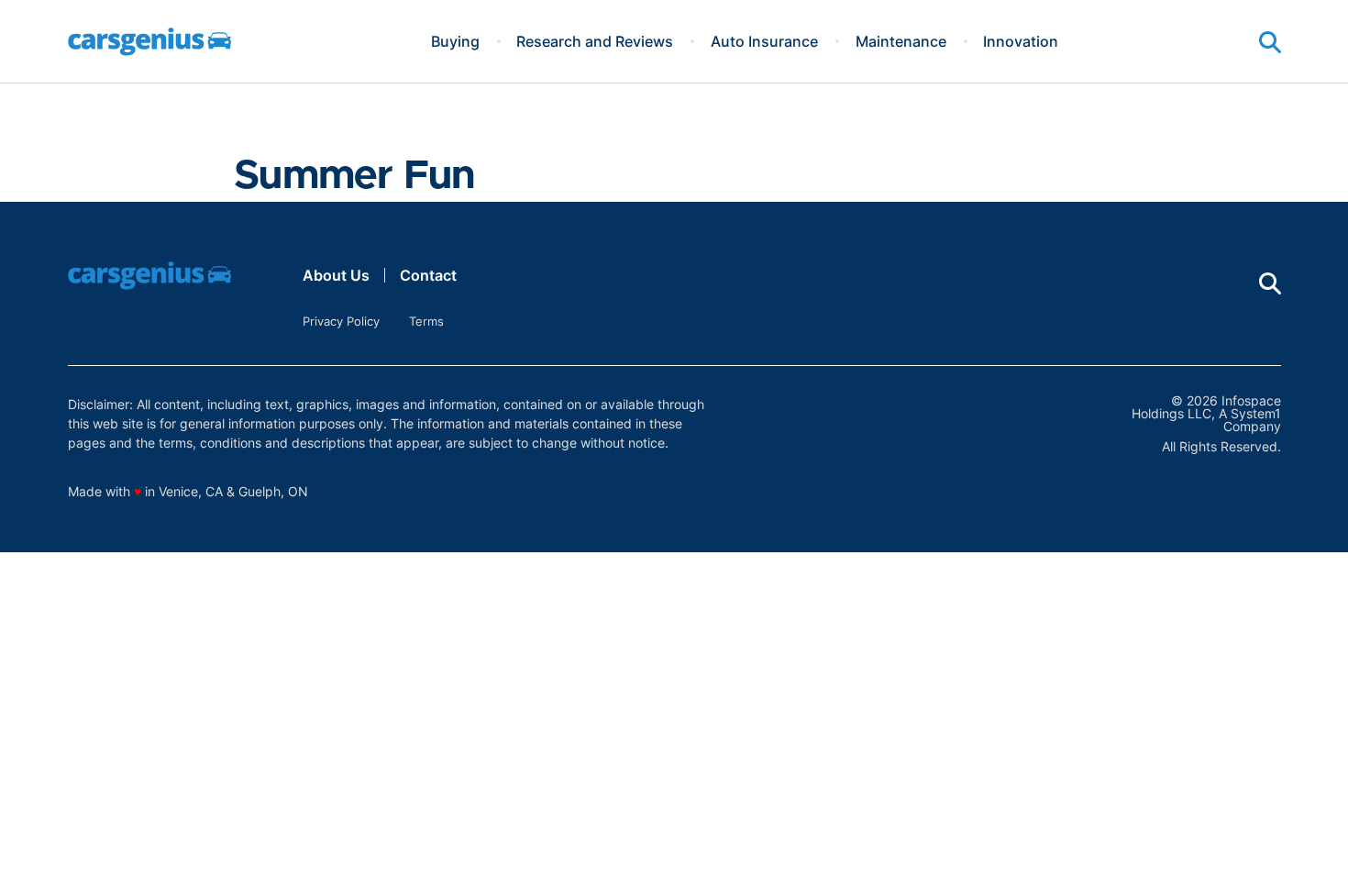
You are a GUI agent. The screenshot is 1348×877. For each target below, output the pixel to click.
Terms (426, 321)
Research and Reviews (594, 41)
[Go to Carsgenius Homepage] (149, 42)
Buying (455, 41)
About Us (336, 275)
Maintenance (901, 41)
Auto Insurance (764, 41)
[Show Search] (1270, 42)
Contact (428, 275)
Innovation (1020, 41)
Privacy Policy (341, 321)
